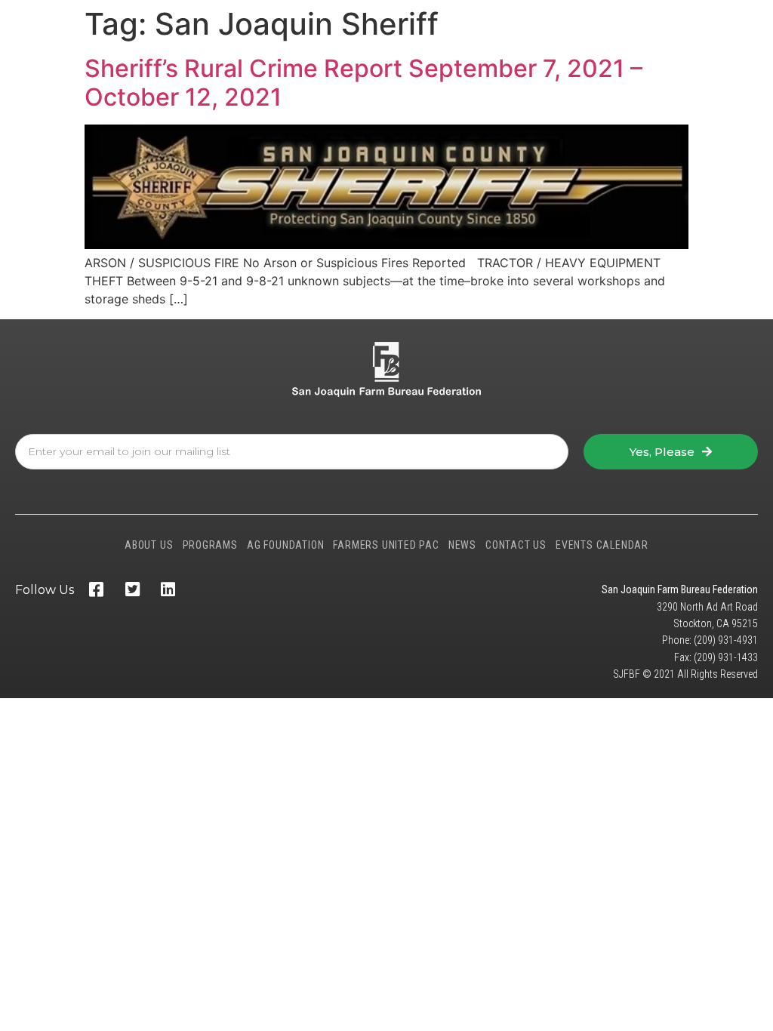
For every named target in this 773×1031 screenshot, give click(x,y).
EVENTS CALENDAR (602, 545)
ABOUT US (149, 545)
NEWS (462, 545)
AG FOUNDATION (285, 545)
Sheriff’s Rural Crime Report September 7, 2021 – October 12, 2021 (363, 83)
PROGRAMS (210, 545)
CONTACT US (516, 545)
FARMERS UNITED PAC (386, 545)
